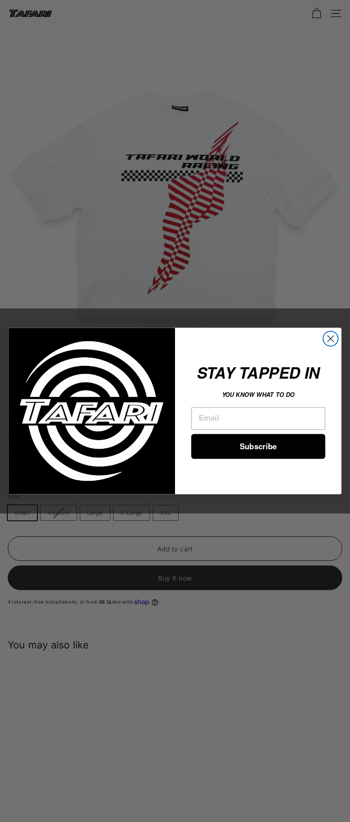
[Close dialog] (330, 338)
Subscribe (258, 446)
